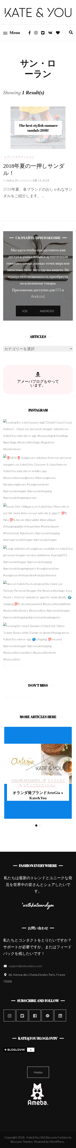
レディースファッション (19, 157)
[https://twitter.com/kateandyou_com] (22, 1015)
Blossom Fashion (57, 1137)
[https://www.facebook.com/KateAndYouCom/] (35, 1015)
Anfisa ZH (12, 180)
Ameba (38, 1072)
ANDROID (47, 311)
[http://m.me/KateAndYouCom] (47, 1015)
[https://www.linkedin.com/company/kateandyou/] (60, 1015)
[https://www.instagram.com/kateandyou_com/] (9, 1015)
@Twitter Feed (15, 697)
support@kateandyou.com (25, 966)
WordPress (56, 1141)
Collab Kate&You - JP (28, 780)
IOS (24, 311)
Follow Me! (16, 665)
